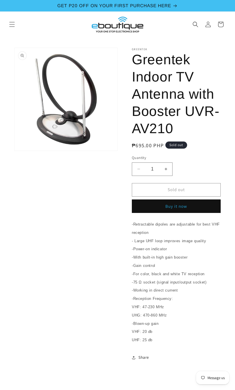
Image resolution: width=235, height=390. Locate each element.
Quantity (139, 157)
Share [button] (143, 357)
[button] (12, 24)
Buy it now (176, 206)
